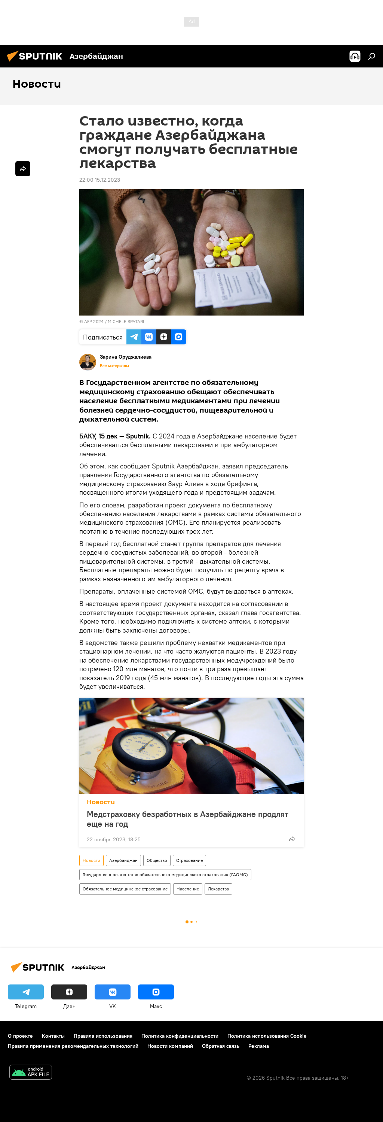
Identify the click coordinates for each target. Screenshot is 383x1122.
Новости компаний (170, 1046)
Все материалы (114, 365)
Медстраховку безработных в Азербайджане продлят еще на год (187, 819)
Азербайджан (123, 860)
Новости (101, 802)
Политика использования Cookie (267, 1035)
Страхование (189, 860)
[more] (292, 838)
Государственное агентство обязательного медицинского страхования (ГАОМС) (165, 874)
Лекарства (218, 889)
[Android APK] (30, 1073)
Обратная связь (220, 1046)
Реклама (258, 1046)
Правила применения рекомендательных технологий (73, 1046)
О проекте (20, 1035)
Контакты (53, 1035)
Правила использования (103, 1035)
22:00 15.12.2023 (99, 180)
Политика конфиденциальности (179, 1035)
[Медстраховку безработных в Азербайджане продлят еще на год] (191, 746)
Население (188, 889)
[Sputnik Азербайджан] (37, 62)
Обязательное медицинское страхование (125, 889)
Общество (157, 860)
